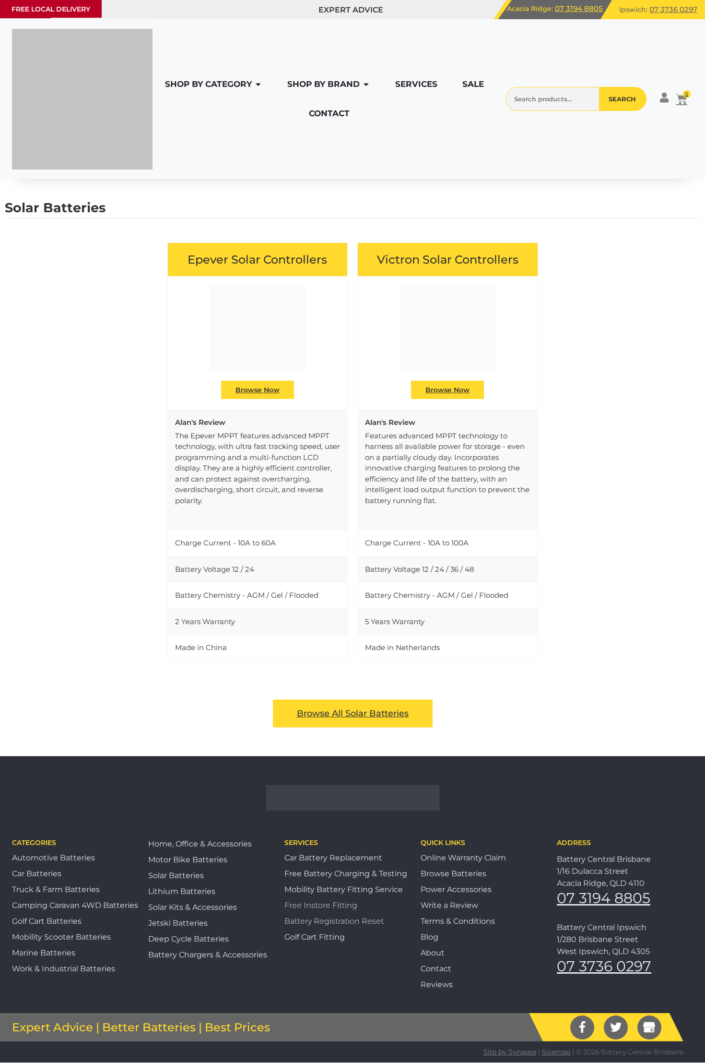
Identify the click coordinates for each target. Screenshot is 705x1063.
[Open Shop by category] (258, 84)
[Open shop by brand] (366, 84)
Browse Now (257, 390)
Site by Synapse (509, 1052)
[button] (51, 9)
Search (622, 99)
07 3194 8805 (579, 8)
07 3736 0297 (673, 9)
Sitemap (556, 1052)
